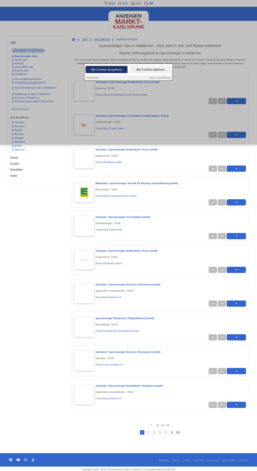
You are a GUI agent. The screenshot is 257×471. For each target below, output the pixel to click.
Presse (176, 460)
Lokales (187, 460)
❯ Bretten (16, 145)
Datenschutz (229, 460)
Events (14, 157)
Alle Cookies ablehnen (150, 69)
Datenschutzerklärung (159, 78)
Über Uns (199, 460)
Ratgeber (164, 460)
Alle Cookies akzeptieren (106, 69)
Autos (13, 175)
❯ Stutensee (18, 149)
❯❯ (178, 432)
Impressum (213, 460)
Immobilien (16, 169)
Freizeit (14, 163)
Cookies (243, 460)
